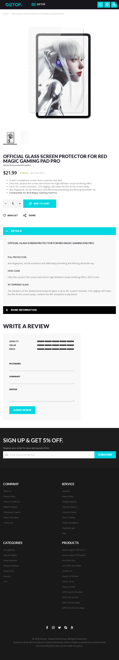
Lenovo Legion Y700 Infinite (74, 555)
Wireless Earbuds (11, 566)
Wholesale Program (12, 512)
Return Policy (68, 496)
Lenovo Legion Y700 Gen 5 (73, 550)
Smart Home (9, 571)
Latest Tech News (11, 518)
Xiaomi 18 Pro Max (70, 576)
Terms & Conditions (12, 502)
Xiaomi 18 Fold (68, 587)
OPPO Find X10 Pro (70, 597)
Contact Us (8, 523)
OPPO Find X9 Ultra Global (73, 608)
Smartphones (9, 550)
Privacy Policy (9, 496)
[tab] (59, 231)
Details (16, 231)
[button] (24, 137)
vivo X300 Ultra (68, 560)
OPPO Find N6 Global (71, 603)
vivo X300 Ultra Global (71, 566)
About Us (7, 491)
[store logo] (15, 5)
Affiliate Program (11, 507)
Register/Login (68, 528)
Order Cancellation (70, 523)
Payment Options (69, 507)
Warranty (66, 491)
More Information (24, 310)
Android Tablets (10, 555)
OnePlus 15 (67, 571)
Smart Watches (10, 560)
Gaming (7, 576)
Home (5, 14)
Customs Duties (69, 512)
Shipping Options (69, 502)
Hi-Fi (5, 582)
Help (64, 533)
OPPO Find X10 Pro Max (72, 592)
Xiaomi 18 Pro (68, 582)
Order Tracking (68, 518)
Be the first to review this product (17, 165)
